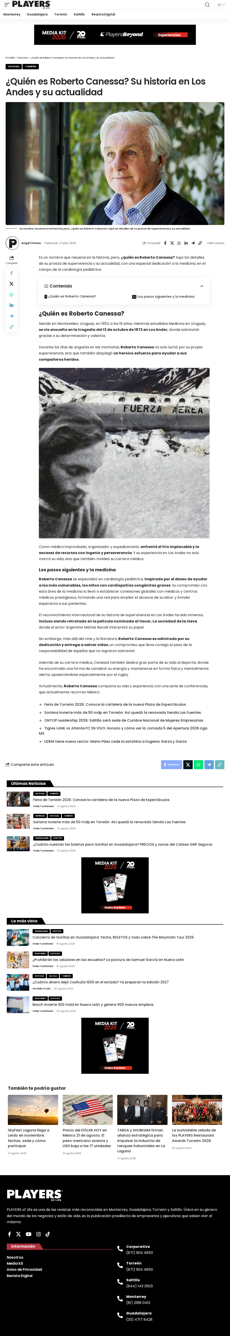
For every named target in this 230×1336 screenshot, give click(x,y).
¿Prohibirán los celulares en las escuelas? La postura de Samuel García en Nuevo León (108, 959)
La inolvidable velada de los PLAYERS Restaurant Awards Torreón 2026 (194, 1135)
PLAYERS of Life (42, 988)
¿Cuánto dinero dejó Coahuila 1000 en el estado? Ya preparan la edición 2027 (101, 982)
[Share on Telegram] (193, 243)
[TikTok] (47, 1234)
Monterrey (40, 953)
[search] (207, 5)
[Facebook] (9, 1234)
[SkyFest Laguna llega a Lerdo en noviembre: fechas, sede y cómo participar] (33, 1110)
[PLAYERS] (31, 4)
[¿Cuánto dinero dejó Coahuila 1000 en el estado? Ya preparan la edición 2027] (18, 982)
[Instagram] (38, 1234)
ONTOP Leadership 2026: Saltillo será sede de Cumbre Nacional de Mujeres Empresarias (123, 720)
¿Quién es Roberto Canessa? (72, 296)
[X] (18, 1234)
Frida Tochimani (43, 806)
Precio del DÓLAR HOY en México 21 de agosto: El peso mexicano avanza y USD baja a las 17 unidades (87, 1138)
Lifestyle (57, 838)
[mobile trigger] (8, 4)
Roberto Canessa (137, 347)
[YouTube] (29, 1234)
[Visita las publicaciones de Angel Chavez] (12, 243)
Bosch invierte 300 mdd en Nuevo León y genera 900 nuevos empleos (93, 1004)
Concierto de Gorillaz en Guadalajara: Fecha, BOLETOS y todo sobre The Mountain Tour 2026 (113, 937)
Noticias (13, 66)
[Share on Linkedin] (186, 243)
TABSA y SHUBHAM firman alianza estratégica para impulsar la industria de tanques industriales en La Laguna (141, 1141)
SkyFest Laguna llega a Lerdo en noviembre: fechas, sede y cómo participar (28, 1138)
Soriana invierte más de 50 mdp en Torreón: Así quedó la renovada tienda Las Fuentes (122, 712)
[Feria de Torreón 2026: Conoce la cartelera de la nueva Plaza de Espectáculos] (18, 799)
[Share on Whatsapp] (179, 243)
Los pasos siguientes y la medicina (165, 296)
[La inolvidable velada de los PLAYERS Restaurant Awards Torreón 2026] (197, 1110)
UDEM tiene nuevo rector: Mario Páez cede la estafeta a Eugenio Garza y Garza (115, 741)
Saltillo (53, 976)
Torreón (30, 66)
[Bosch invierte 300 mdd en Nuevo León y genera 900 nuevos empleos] (18, 1004)
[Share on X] (172, 243)
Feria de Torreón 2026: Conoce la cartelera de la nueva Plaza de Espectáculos (115, 704)
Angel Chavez (31, 243)
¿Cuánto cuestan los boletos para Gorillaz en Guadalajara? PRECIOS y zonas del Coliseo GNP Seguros (122, 844)
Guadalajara (42, 838)
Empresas (40, 816)
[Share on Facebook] (165, 243)
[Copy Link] (200, 243)
